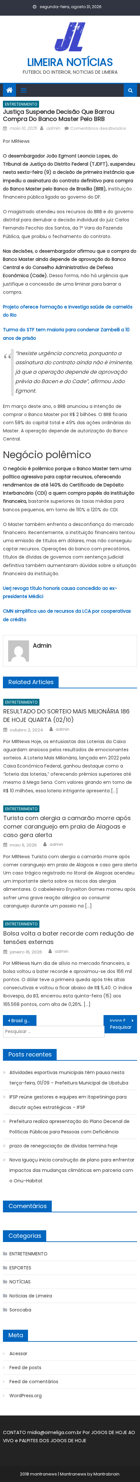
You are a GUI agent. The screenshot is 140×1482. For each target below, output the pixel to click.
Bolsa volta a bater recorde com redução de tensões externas (68, 937)
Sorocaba (20, 1310)
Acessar (18, 1353)
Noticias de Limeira (30, 1296)
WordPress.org (25, 1395)
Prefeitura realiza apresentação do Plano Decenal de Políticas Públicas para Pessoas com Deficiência (69, 1126)
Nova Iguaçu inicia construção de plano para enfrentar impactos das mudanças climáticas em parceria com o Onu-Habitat (71, 1170)
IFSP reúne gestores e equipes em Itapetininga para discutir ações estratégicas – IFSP (68, 1102)
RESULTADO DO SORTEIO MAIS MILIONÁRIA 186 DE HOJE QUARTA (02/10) (66, 715)
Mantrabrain (106, 1474)
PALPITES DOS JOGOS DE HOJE (52, 1440)
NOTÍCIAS (20, 1282)
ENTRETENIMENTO (21, 104)
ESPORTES (20, 1268)
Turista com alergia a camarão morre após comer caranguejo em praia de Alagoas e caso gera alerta (67, 826)
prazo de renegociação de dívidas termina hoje (63, 1146)
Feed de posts (25, 1367)
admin (53, 128)
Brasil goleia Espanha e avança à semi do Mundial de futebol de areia (23, 1020)
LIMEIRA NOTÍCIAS (70, 62)
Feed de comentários (33, 1381)
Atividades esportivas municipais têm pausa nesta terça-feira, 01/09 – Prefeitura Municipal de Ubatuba (68, 1077)
